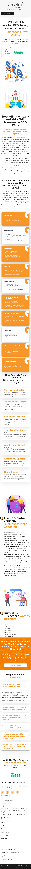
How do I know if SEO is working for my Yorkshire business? (11, 718)
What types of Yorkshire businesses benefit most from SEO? (13, 686)
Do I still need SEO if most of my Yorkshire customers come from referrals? (13, 746)
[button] (28, 13)
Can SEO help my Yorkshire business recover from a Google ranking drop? (14, 736)
